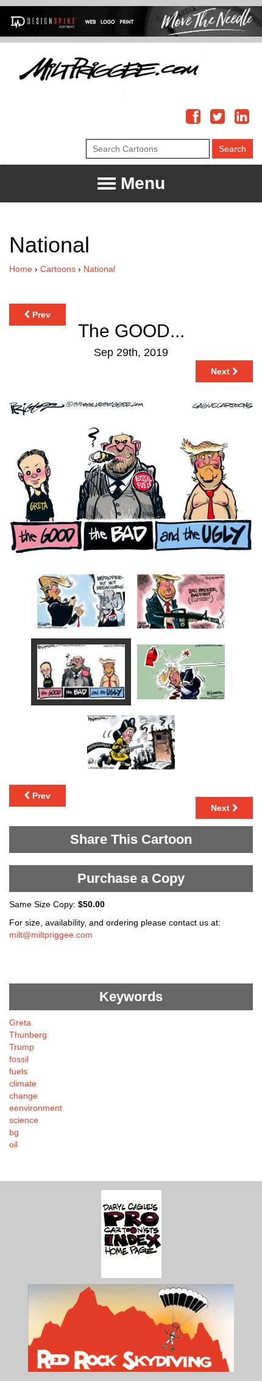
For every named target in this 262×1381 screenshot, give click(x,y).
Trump (21, 1047)
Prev (40, 314)
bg (14, 1132)
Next (221, 371)
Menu (140, 183)
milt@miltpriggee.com (51, 935)
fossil (19, 1059)
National (99, 269)
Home (20, 269)
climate (23, 1083)
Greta (20, 1022)
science (23, 1120)
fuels (18, 1071)
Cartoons (58, 269)
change (23, 1096)
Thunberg (28, 1035)
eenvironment (35, 1108)
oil (13, 1144)
